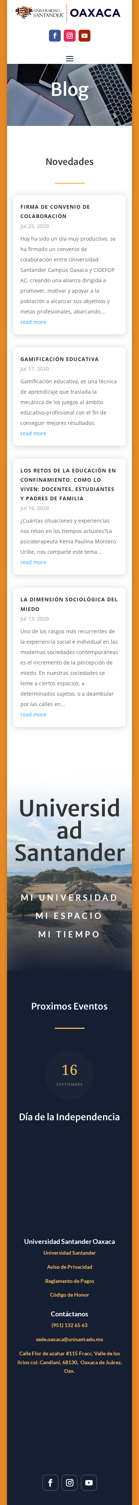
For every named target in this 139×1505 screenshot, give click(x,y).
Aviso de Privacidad (69, 1267)
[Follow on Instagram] (70, 36)
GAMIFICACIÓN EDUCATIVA (59, 359)
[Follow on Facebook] (55, 36)
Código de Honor (69, 1294)
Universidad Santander (69, 1252)
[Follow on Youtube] (84, 36)
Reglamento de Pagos (69, 1281)
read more (33, 321)
